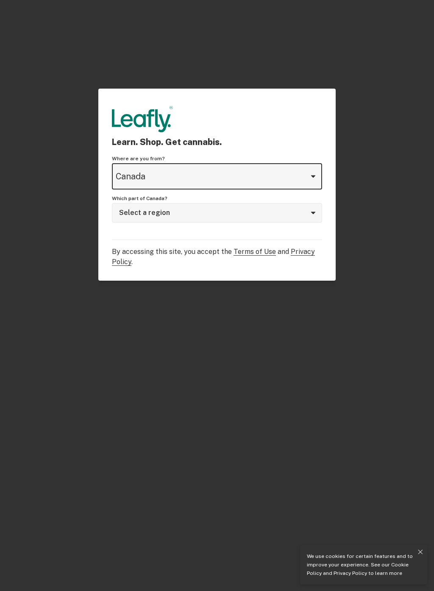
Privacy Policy (350, 573)
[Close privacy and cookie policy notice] (420, 552)
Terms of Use (255, 252)
